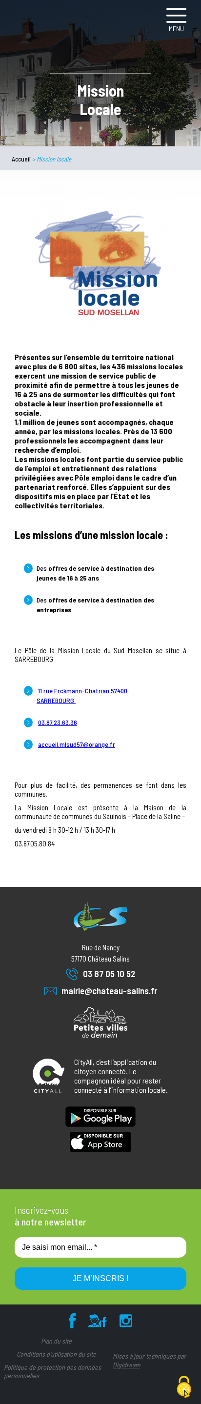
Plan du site (56, 1341)
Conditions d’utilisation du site (56, 1354)
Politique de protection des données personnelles (52, 1371)
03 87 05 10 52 (109, 973)
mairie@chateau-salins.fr (109, 990)
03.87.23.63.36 (57, 722)
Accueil (21, 159)
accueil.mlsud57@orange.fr (76, 744)
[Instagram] (126, 1323)
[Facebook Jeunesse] (97, 1323)
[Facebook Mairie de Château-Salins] (72, 1323)
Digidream (126, 1365)
